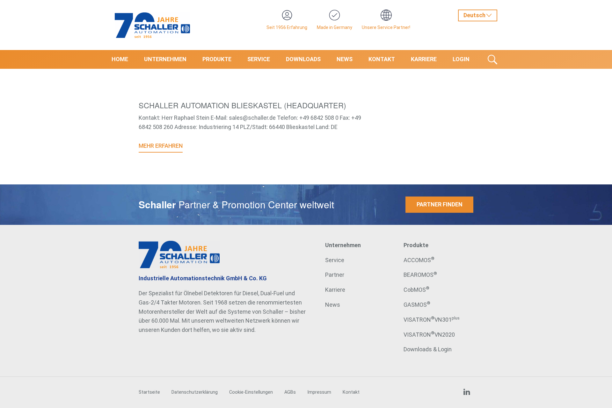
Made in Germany (334, 27)
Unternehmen (165, 59)
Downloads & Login (428, 349)
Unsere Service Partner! (386, 27)
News (345, 59)
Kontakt (381, 59)
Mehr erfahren (161, 145)
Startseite (149, 392)
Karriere (424, 59)
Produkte (216, 59)
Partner (334, 274)
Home (120, 59)
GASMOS (417, 304)
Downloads (303, 59)
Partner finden (440, 204)
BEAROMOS (420, 274)
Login (461, 59)
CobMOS (416, 289)
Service (258, 59)
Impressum (319, 392)
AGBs (290, 392)
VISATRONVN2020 (429, 334)
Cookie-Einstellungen (251, 392)
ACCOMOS (419, 260)
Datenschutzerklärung (194, 392)
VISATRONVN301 (432, 319)
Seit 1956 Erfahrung (286, 27)
